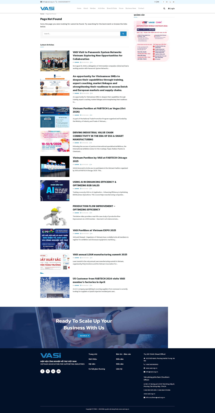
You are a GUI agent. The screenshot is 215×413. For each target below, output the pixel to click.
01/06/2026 (85, 115)
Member (93, 8)
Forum (121, 8)
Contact (141, 8)
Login (172, 8)
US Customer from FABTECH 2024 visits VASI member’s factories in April (99, 280)
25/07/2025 (84, 164)
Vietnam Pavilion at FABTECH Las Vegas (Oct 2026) (99, 110)
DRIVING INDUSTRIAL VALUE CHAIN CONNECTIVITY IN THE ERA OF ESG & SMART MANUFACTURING (98, 136)
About (85, 8)
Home (79, 8)
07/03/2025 (84, 285)
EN (158, 2)
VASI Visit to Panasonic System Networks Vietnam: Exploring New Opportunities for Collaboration (97, 55)
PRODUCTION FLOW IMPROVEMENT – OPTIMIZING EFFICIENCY (94, 207)
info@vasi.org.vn (49, 2)
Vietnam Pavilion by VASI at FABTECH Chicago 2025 (100, 159)
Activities (101, 8)
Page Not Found (51, 14)
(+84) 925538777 (64, 2)
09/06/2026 (85, 93)
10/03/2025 (84, 213)
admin (77, 62)
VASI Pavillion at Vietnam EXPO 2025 (94, 230)
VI (155, 2)
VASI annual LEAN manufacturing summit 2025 (100, 254)
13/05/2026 (84, 143)
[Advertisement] (107, 366)
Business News (131, 8)
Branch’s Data (112, 8)
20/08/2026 (85, 62)
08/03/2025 (85, 233)
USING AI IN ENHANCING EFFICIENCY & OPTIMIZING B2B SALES (94, 183)
